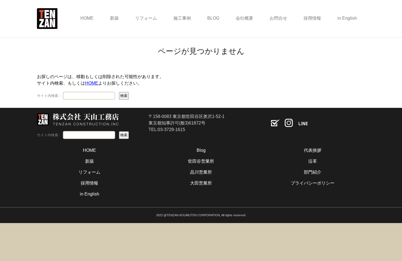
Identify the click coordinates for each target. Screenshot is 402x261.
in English (347, 18)
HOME (87, 18)
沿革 (312, 161)
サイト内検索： (49, 96)
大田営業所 (201, 183)
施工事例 (182, 18)
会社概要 (244, 18)
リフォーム (146, 18)
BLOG (213, 18)
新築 (114, 18)
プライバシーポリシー (312, 183)
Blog (201, 150)
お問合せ (278, 18)
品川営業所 (201, 172)
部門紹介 (312, 172)
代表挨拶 (312, 150)
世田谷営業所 (201, 161)
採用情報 (312, 18)
